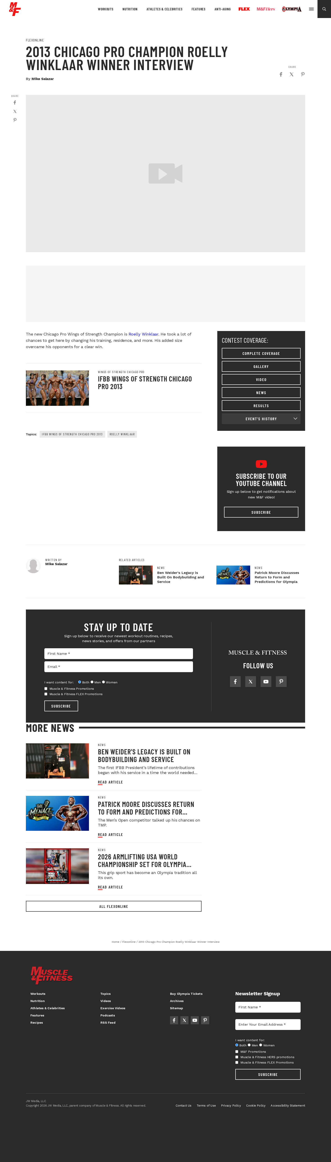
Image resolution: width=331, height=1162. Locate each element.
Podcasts (107, 1015)
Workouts (105, 9)
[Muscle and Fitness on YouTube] (266, 681)
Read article (110, 782)
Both (85, 682)
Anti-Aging (223, 9)
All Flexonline (113, 906)
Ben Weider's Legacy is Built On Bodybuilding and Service (180, 577)
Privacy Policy (231, 1105)
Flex (244, 9)
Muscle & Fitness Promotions (72, 688)
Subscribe (261, 512)
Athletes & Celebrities (165, 9)
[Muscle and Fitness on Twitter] (250, 681)
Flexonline (35, 40)
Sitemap (176, 1008)
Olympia (292, 9)
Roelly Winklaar (143, 334)
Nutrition (130, 9)
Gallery (261, 366)
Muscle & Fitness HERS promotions (267, 1057)
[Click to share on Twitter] (291, 74)
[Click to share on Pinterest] (303, 74)
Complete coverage (261, 353)
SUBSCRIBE (61, 705)
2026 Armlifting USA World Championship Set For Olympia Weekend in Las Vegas (142, 864)
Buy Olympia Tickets (186, 993)
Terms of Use (206, 1105)
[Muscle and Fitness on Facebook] (235, 681)
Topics (105, 993)
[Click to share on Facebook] (280, 74)
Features (199, 9)
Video (261, 379)
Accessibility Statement (288, 1105)
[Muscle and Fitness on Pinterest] (281, 681)
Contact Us (184, 1105)
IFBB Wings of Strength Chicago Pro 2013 (145, 382)
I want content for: (59, 682)
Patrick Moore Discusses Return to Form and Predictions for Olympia (277, 577)
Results (261, 405)
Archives (177, 1001)
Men (97, 682)
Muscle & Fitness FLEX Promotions (76, 694)
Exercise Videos (112, 1008)
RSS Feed (108, 1022)
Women (111, 682)
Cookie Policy (256, 1105)
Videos (105, 1001)
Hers (266, 9)
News (261, 392)
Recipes (36, 1022)
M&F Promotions (253, 1051)
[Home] (15, 14)
